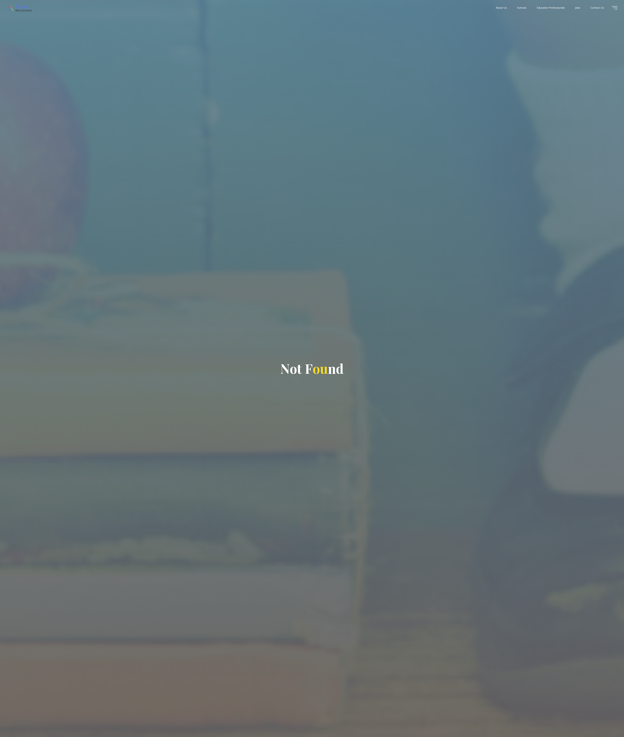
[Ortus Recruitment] (19, 7)
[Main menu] (615, 7)
